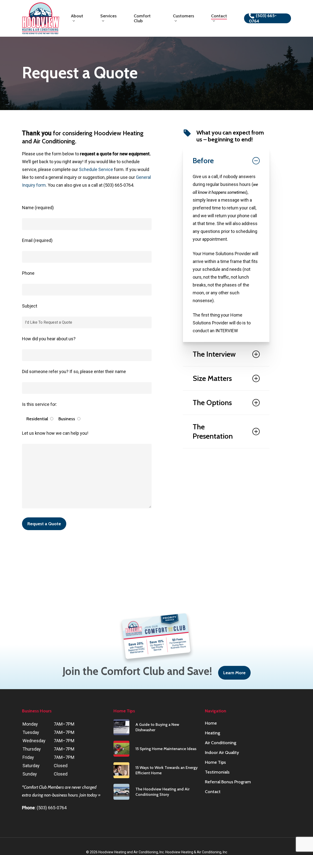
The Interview (214, 354)
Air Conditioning (220, 742)
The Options (212, 402)
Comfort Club (35, 787)
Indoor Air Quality (222, 752)
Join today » (90, 795)
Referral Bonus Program (228, 782)
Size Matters (212, 378)
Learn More (234, 672)
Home (211, 723)
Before (203, 160)
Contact (213, 791)
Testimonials (217, 772)
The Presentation (213, 431)
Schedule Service (96, 169)
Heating (212, 733)
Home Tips (215, 762)
